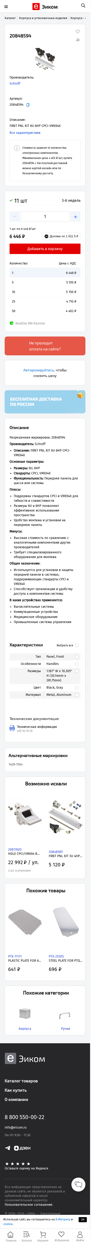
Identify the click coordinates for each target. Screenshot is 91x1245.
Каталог (10, 18)
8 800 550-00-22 (24, 1117)
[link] (59, 656)
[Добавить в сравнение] (77, 39)
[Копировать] (28, 105)
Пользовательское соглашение (28, 1205)
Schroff (15, 84)
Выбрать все (65, 645)
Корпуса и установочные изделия (43, 18)
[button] (45, 59)
